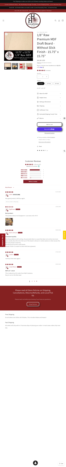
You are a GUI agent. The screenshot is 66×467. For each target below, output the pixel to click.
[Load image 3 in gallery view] (22, 66)
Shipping (39, 62)
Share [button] (40, 146)
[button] (3, 20)
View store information (45, 142)
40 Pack (57, 83)
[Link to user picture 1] (9, 222)
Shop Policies (33, 304)
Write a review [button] (33, 181)
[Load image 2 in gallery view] (15, 66)
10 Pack (41, 83)
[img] (9, 192)
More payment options (49, 133)
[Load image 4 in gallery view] (29, 66)
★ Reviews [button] (64, 235)
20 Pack (49, 83)
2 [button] (32, 281)
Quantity (39, 73)
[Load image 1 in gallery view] (7, 66)
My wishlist (3, 241)
